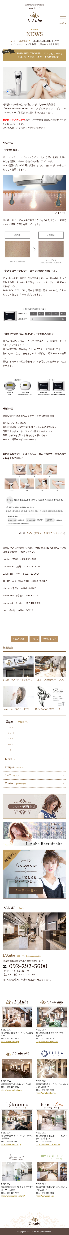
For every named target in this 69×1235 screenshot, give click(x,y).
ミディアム (12, 738)
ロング (10, 744)
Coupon (14, 767)
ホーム (12, 41)
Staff (12, 775)
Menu (12, 759)
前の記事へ (20, 639)
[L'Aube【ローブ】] (34, 17)
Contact (15, 783)
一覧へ (34, 639)
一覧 (9, 750)
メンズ (10, 727)
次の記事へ (48, 639)
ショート (11, 733)
